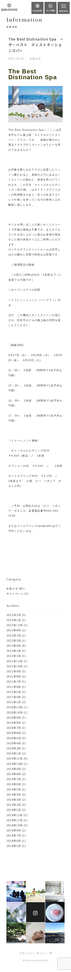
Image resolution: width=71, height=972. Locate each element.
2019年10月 (14, 764)
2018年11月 (14, 820)
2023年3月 (13, 615)
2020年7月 (13, 728)
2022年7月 (13, 635)
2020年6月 (13, 733)
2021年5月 (13, 692)
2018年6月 (13, 841)
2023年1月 (13, 620)
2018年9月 (13, 830)
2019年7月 (13, 779)
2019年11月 (14, 758)
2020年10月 (14, 712)
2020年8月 (13, 722)
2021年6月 (13, 687)
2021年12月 (14, 661)
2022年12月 (14, 625)
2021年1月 (13, 702)
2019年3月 (13, 799)
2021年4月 (13, 697)
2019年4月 (13, 794)
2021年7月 (13, 681)
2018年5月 (13, 846)
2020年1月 (13, 753)
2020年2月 (13, 748)
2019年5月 (13, 789)
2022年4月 (13, 645)
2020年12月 (14, 707)
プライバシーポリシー (33, 953)
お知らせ (12, 588)
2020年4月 (13, 743)
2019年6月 (13, 784)
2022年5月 (13, 640)
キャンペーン (15, 593)
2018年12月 (14, 815)
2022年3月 (13, 651)
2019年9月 (13, 769)
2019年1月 (13, 810)
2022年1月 (13, 656)
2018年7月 (13, 835)
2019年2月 (13, 805)
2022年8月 (13, 630)
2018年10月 (14, 825)
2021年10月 (14, 666)
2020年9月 (13, 717)
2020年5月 (13, 738)
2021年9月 (13, 671)
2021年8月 (13, 676)
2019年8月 (13, 774)
